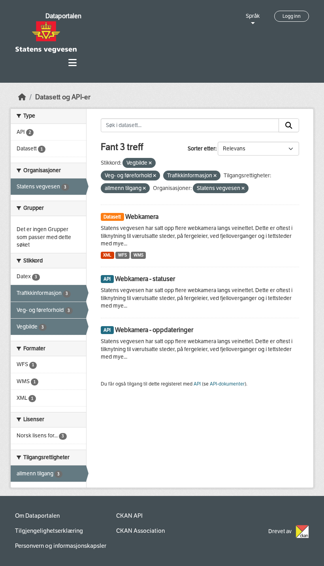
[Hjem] (22, 97)
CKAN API (129, 515)
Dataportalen (63, 16)
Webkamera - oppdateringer (154, 330)
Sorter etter (201, 148)
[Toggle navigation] (72, 62)
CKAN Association (140, 530)
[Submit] (289, 125)
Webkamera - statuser (145, 279)
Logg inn (292, 16)
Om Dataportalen (37, 515)
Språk (253, 16)
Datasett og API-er (62, 97)
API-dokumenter (227, 384)
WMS (138, 255)
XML (107, 255)
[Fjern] (150, 163)
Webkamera (141, 216)
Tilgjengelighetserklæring (49, 530)
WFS (122, 255)
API (197, 384)
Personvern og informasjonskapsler (60, 545)
